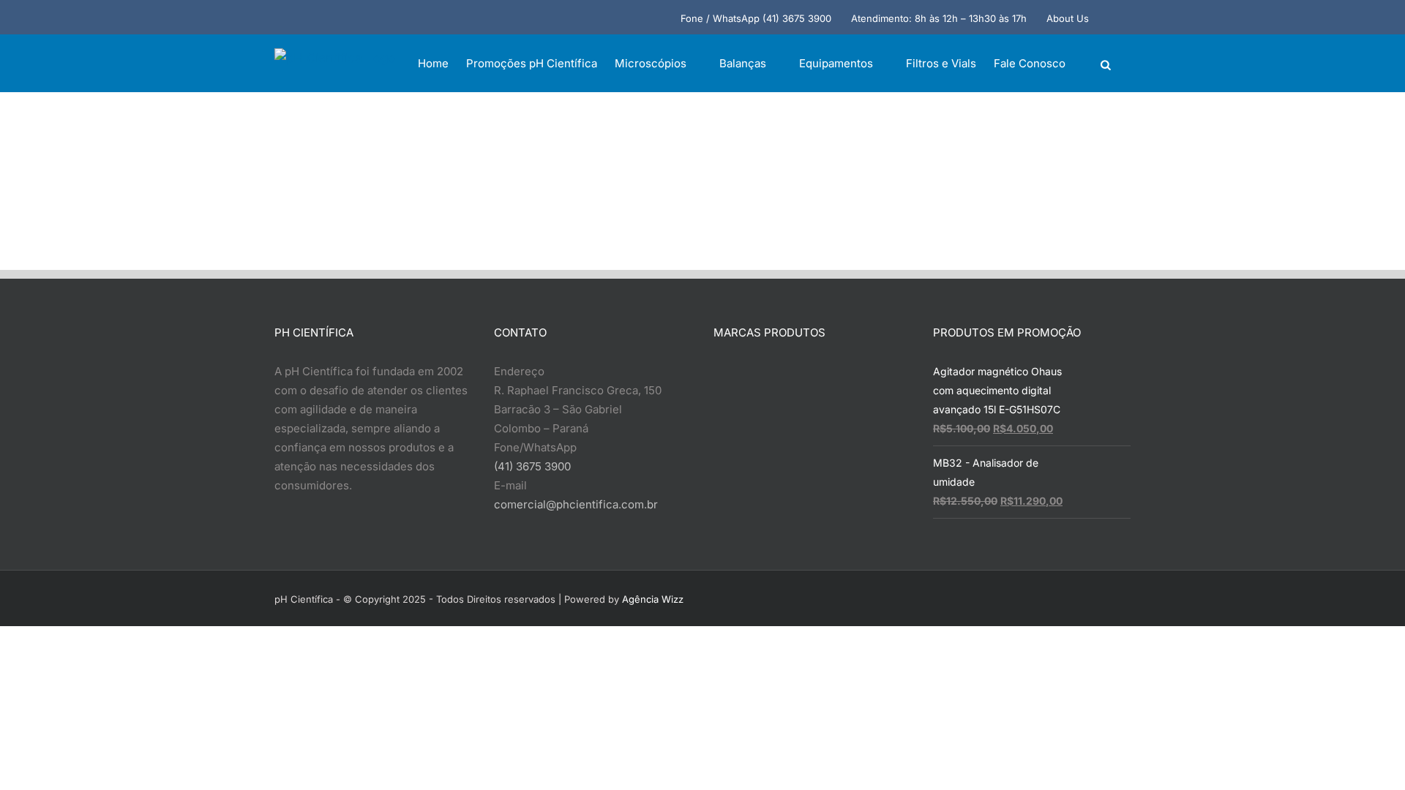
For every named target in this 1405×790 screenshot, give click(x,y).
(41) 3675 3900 (532, 466)
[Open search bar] (1105, 64)
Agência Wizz (652, 599)
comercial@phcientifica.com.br (576, 504)
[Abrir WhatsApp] (1368, 753)
